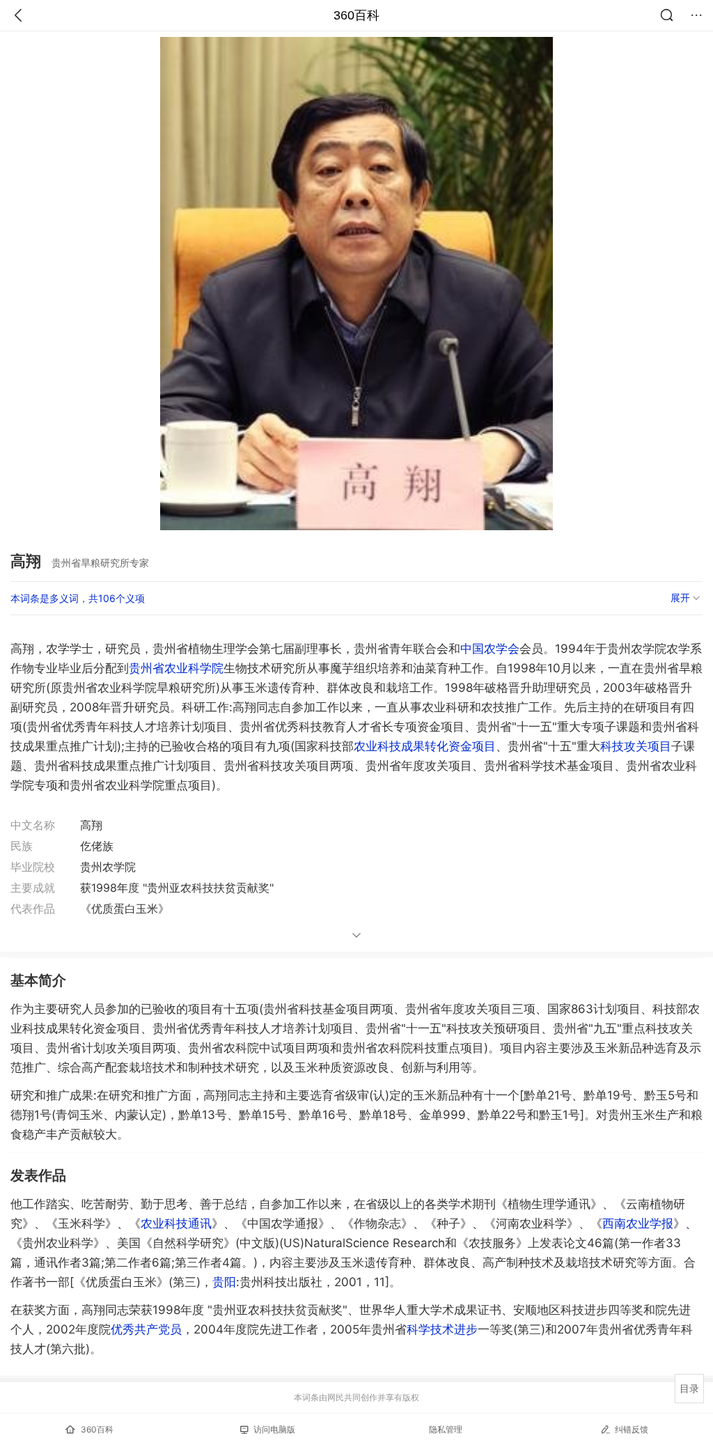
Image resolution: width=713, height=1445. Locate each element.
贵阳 (224, 1282)
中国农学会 (489, 649)
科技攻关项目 (635, 746)
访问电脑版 (274, 1429)
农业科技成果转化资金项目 (425, 746)
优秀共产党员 (146, 1329)
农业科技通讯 (176, 1223)
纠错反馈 (631, 1429)
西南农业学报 (637, 1223)
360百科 (356, 15)
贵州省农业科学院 (176, 668)
